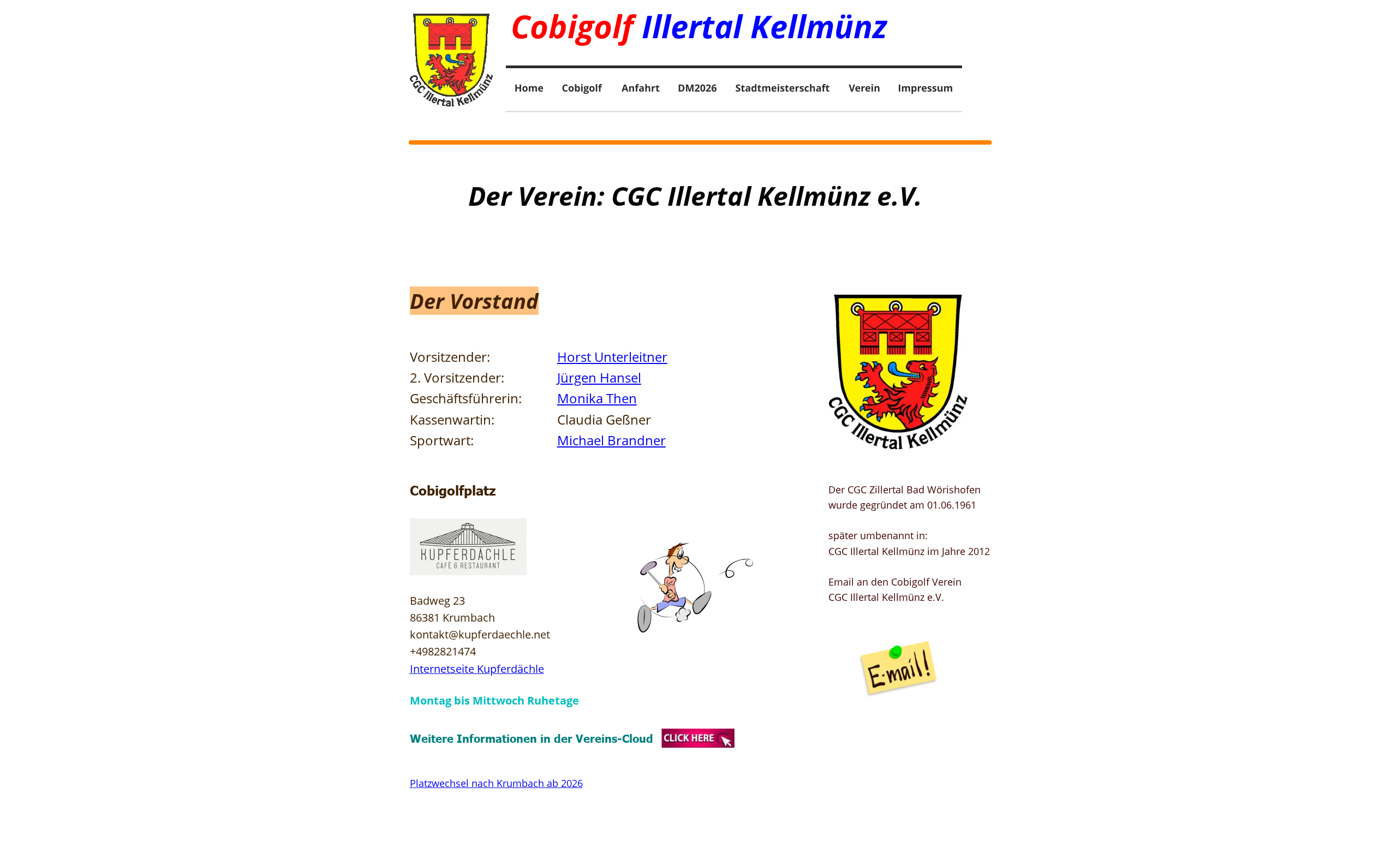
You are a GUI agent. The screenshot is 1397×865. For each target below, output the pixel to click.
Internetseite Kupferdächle (477, 668)
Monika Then (597, 398)
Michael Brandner (611, 440)
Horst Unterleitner (612, 357)
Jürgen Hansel (599, 377)
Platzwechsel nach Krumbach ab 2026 (496, 783)
